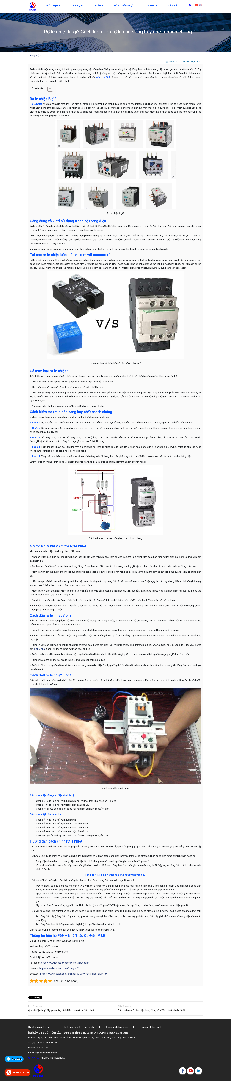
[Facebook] (182, 1070)
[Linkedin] (198, 1070)
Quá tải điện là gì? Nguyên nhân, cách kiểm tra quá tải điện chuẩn (61, 1010)
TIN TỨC (150, 5)
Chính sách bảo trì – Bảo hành (78, 1027)
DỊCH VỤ (75, 5)
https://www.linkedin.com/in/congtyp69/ (59, 968)
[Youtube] (190, 1070)
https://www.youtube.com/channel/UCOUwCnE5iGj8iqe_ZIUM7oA (73, 973)
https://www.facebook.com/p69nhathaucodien (65, 962)
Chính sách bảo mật (150, 1027)
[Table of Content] (50, 89)
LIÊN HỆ (172, 5)
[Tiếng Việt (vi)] (196, 4)
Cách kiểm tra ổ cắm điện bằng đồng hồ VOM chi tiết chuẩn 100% (152, 1010)
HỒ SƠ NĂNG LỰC (124, 5)
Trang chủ (34, 55)
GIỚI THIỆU (52, 5)
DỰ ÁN (97, 5)
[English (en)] (200, 4)
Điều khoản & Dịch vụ (39, 1027)
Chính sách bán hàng (117, 1027)
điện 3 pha (39, 648)
